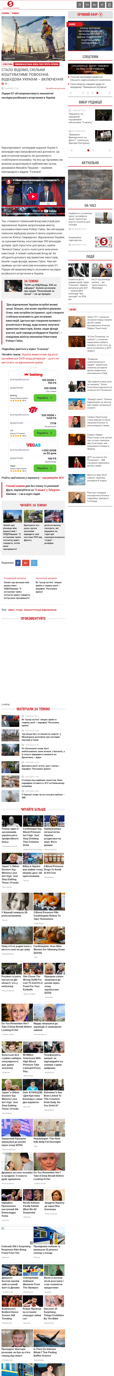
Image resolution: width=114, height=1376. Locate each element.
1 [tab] (79, 50)
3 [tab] (93, 93)
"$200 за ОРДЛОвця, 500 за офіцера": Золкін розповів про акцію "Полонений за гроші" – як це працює (40, 289)
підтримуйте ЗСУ (52, 477)
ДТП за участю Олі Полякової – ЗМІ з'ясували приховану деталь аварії (98, 461)
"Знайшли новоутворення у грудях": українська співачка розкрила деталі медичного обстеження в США (97, 366)
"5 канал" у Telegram (47, 489)
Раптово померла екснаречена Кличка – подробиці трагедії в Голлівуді (99, 496)
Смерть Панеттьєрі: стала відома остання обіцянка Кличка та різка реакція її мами (98, 421)
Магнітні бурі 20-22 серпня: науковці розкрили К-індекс (97, 478)
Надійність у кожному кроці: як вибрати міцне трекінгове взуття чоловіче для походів (80, 219)
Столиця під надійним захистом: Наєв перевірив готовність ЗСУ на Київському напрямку (43, 783)
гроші (19, 610)
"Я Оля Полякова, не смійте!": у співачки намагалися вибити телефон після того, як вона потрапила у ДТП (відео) (99, 343)
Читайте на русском (55, 87)
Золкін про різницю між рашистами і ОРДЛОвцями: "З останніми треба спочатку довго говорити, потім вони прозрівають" (12, 537)
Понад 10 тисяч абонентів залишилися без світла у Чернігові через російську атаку (91, 87)
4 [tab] (97, 93)
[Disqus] (33, 665)
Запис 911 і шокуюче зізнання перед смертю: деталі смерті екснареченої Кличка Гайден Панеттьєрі (100, 323)
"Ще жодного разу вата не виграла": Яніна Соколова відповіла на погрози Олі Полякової (99, 385)
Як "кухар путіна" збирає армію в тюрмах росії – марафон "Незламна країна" (40, 722)
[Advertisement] (33, 421)
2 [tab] (101, 50)
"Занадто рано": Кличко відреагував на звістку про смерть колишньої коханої (99, 403)
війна (11, 610)
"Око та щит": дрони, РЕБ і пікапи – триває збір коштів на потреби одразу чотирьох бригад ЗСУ (81, 140)
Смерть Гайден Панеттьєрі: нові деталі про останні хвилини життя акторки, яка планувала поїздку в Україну (99, 441)
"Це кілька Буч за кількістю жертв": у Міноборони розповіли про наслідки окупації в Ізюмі (41, 737)
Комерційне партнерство (75, 239)
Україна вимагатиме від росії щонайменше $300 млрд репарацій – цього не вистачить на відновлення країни (30, 358)
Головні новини (15, 485)
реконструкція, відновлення (40, 610)
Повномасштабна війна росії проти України (36, 64)
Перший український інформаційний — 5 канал (10, 5)
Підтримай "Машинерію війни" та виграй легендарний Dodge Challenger (80, 118)
